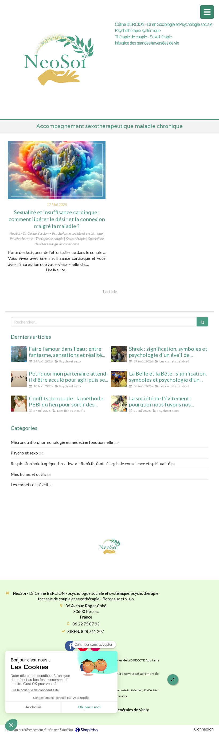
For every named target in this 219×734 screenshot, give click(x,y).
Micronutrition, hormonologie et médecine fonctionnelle (62, 442)
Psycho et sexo (24, 452)
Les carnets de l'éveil (29, 484)
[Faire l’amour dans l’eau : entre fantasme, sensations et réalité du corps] (19, 354)
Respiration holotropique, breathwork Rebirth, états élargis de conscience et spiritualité (90, 463)
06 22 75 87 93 (86, 623)
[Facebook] (70, 646)
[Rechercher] (202, 321)
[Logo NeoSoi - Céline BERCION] (58, 110)
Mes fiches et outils (28, 474)
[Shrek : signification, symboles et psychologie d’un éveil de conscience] (119, 354)
